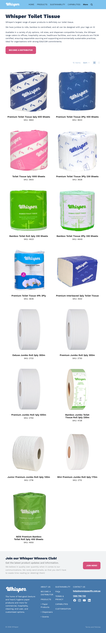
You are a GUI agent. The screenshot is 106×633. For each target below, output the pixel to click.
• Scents (45, 617)
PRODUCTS (46, 599)
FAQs (57, 591)
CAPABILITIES (61, 604)
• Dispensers (47, 612)
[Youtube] (84, 600)
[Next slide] (46, 91)
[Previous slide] (11, 91)
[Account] (97, 5)
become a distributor (21, 50)
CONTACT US (79, 587)
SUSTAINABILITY (62, 587)
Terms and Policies (92, 627)
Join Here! (91, 565)
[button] (86, 63)
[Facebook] (74, 600)
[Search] (92, 5)
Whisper (15, 627)
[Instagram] (79, 600)
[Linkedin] (89, 600)
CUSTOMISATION (63, 609)
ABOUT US (45, 587)
